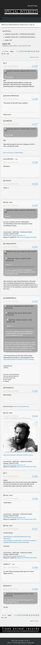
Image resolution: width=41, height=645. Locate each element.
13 (36, 51)
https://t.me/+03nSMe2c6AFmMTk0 (27, 237)
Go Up (4, 615)
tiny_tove (9, 202)
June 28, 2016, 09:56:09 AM (10, 416)
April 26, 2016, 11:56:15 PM (10, 301)
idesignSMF (31, 642)
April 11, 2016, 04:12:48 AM (10, 99)
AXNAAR (8, 121)
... (18, 51)
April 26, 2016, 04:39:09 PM (10, 247)
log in (26, 25)
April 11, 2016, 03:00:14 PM (10, 124)
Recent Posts (32, 6)
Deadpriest (9, 388)
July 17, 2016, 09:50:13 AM (10, 567)
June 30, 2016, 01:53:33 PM (10, 528)
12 (34, 51)
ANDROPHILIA (10, 298)
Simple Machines (22, 642)
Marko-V (8, 586)
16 (4, 54)
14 (38, 51)
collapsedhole (10, 243)
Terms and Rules (19, 640)
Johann (8, 180)
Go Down (5, 51)
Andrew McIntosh (12, 96)
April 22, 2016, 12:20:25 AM (10, 205)
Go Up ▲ (27, 640)
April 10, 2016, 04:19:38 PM (10, 66)
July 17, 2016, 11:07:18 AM (10, 589)
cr (6, 63)
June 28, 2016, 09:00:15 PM (10, 476)
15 (2, 54)
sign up (32, 25)
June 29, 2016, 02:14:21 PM (10, 498)
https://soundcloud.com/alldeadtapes (13, 152)
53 (8, 54)
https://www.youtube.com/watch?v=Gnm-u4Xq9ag (18, 359)
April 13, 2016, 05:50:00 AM (10, 162)
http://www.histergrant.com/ (21, 406)
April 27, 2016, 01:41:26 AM (10, 391)
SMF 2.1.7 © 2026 (12, 642)
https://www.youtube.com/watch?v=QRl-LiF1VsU (18, 455)
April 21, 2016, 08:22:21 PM (10, 184)
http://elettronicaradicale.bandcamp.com (14, 235)
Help (13, 640)
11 (32, 51)
